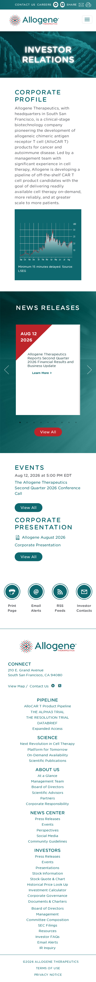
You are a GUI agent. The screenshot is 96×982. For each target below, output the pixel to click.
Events (47, 824)
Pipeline (47, 700)
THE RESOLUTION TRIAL (47, 717)
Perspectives (47, 830)
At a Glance (47, 775)
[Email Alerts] (36, 591)
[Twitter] (62, 5)
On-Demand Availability (47, 755)
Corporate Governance (47, 895)
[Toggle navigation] (87, 19)
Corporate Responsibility (47, 804)
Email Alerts (47, 942)
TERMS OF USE (48, 968)
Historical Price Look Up (47, 884)
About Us (47, 769)
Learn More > (42, 373)
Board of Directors (47, 787)
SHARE (72, 4)
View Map (16, 686)
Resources (47, 931)
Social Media (47, 836)
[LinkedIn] (55, 5)
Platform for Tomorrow (47, 749)
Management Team (47, 781)
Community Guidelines (47, 841)
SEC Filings (47, 925)
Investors (47, 850)
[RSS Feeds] (60, 591)
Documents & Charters (47, 901)
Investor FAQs (47, 936)
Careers (44, 4)
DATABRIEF (47, 723)
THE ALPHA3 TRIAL (47, 712)
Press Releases (47, 819)
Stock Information (47, 873)
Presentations (47, 868)
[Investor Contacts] (84, 591)
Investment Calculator (47, 890)
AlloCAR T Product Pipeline (47, 706)
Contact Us (25, 4)
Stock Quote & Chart (47, 879)
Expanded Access (47, 728)
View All (48, 432)
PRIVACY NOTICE (48, 974)
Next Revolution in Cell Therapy (47, 743)
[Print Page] (12, 591)
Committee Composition (47, 920)
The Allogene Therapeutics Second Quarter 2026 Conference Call (47, 488)
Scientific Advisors (47, 792)
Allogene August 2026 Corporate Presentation (40, 541)
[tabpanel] (48, 370)
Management (47, 914)
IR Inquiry (47, 948)
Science (47, 737)
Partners (47, 798)
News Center (47, 812)
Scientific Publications (47, 760)
